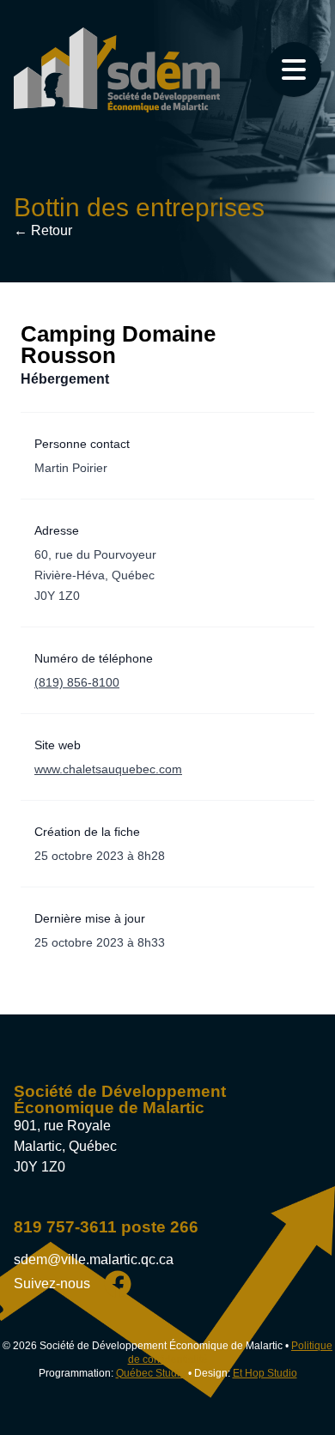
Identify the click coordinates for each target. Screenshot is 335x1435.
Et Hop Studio (265, 1373)
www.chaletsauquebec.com (108, 769)
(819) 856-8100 (76, 682)
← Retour (43, 230)
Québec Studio (151, 1373)
